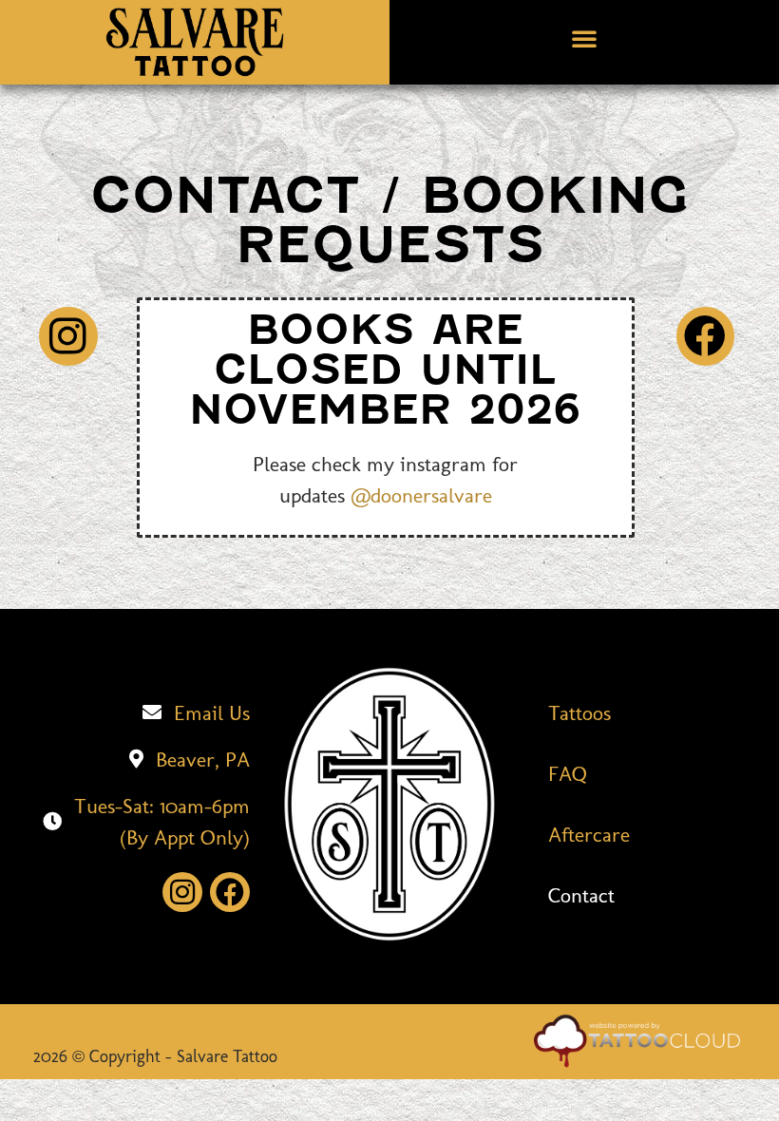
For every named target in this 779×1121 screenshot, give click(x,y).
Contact (581, 895)
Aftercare (589, 834)
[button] (584, 38)
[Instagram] (68, 336)
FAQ (567, 774)
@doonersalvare (421, 495)
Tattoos (579, 713)
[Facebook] (705, 336)
